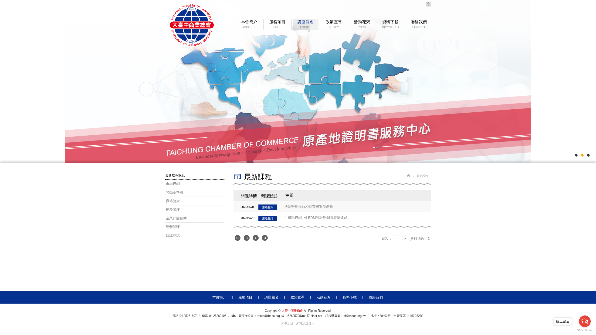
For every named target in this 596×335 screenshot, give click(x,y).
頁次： (387, 239)
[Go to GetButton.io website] (584, 330)
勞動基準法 (174, 192)
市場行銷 (173, 184)
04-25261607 (188, 316)
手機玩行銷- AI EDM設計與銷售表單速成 (293, 218)
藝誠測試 (173, 235)
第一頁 (237, 238)
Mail (234, 316)
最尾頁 (265, 238)
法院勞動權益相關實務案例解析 (286, 206)
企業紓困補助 (176, 218)
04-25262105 (217, 316)
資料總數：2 (420, 239)
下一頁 (256, 238)
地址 (374, 316)
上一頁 (247, 238)
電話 (175, 316)
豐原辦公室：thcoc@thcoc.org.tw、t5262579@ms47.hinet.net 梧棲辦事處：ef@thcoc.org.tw (302, 316)
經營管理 (173, 227)
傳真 (205, 316)
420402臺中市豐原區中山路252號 (400, 316)
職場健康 (173, 201)
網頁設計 (287, 323)
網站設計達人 (305, 323)
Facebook (428, 4)
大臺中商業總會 (192, 25)
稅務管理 (173, 209)
